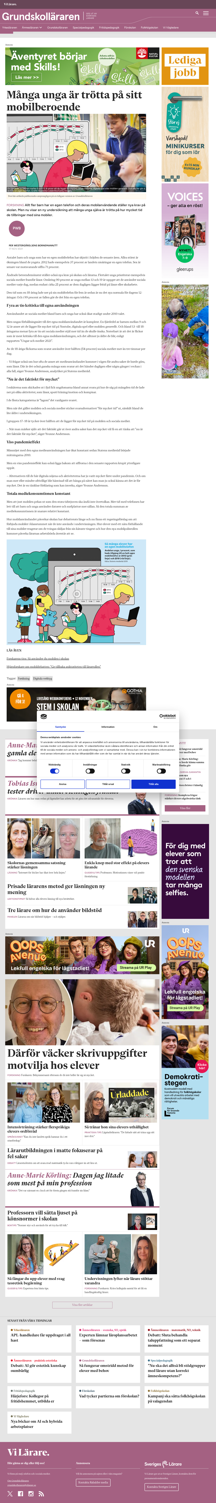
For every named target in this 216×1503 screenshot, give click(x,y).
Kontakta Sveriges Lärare (161, 1487)
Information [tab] (108, 727)
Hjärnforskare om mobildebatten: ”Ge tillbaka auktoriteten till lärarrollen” (54, 666)
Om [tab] (155, 727)
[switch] (90, 771)
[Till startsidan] (10, 4)
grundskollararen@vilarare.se (21, 1485)
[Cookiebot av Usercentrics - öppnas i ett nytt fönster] (162, 716)
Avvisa (62, 784)
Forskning (24, 678)
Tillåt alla (153, 784)
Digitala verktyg (42, 678)
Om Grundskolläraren (18, 1481)
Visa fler (185, 808)
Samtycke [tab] (60, 727)
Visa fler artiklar (82, 1305)
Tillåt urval (108, 784)
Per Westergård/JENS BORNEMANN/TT (33, 245)
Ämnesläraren (30, 27)
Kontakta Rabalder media (93, 1482)
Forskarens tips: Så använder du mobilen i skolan (38, 658)
